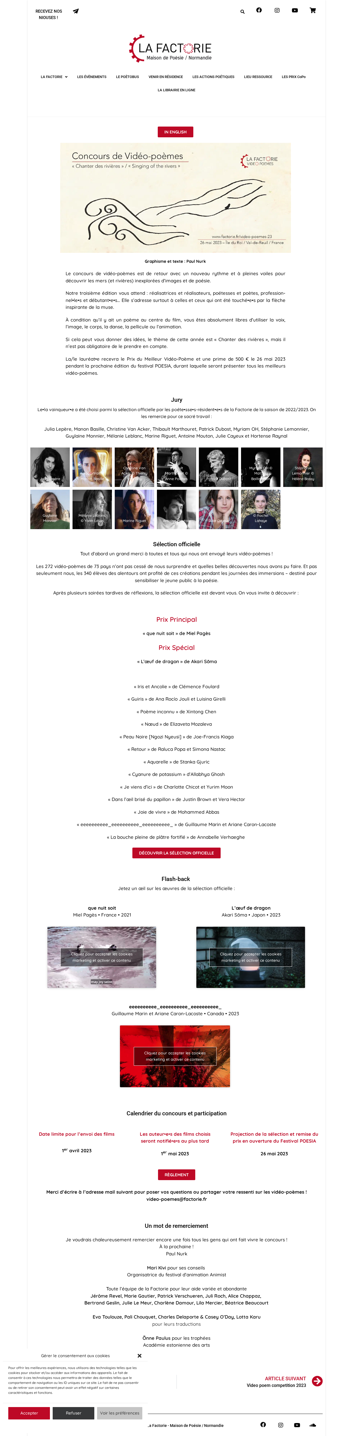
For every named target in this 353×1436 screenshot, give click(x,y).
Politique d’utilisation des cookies (72, 1426)
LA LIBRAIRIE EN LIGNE (176, 90)
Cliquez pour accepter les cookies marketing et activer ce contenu (102, 957)
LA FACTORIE (51, 77)
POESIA (163, 366)
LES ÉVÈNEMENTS (91, 77)
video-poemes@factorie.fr (176, 1199)
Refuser (73, 1413)
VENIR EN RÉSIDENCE (166, 77)
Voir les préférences (119, 1413)
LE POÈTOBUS (127, 77)
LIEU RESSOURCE (258, 77)
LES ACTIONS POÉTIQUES (213, 77)
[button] (139, 1356)
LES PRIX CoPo (294, 77)
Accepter (29, 1413)
